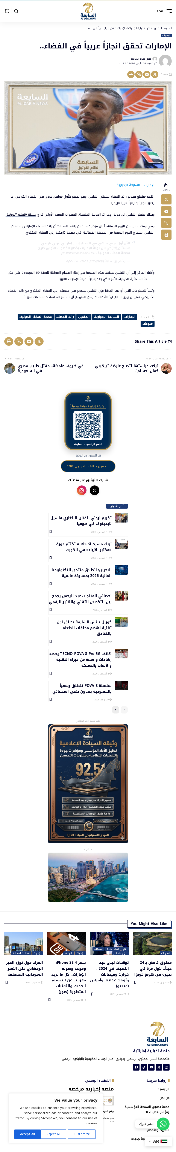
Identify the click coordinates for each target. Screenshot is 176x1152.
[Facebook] (136, 1067)
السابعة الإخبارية (107, 317)
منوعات (147, 324)
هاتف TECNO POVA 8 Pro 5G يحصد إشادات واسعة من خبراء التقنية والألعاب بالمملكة (80, 659)
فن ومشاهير (120, 953)
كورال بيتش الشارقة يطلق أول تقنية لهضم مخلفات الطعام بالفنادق (84, 628)
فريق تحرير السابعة (141, 58)
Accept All (27, 1134)
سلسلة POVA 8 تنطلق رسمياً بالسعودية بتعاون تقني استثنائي (82, 688)
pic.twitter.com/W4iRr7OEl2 (78, 253)
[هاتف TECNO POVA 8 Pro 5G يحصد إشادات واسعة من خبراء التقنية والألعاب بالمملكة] (121, 653)
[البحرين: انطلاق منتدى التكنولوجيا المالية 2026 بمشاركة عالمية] (121, 570)
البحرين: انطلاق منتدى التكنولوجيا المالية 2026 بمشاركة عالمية (82, 572)
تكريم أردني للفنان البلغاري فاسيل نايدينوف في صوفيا (81, 520)
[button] (168, 11)
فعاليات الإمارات (21, 953)
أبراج (125, 949)
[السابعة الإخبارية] (88, 11)
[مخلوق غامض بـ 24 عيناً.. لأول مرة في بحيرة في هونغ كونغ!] (152, 943)
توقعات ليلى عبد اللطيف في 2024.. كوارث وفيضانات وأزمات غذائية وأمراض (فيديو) (109, 974)
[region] (56, 1118)
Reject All (54, 1134)
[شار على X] (94, 490)
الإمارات (166, 36)
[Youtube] (151, 1067)
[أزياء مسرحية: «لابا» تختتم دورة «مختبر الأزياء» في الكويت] (121, 544)
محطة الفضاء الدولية (36, 317)
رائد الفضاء (65, 317)
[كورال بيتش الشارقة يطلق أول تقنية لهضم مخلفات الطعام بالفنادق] (121, 622)
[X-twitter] (159, 1067)
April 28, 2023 (77, 261)
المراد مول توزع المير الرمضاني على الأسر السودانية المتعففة (24, 968)
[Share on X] (154, 74)
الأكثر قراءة (113, 949)
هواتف (69, 953)
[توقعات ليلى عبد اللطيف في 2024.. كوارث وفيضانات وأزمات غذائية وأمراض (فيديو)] (109, 943)
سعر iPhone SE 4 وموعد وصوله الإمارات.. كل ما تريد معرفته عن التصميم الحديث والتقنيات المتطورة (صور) (68, 977)
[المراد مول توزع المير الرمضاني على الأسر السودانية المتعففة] (23, 943)
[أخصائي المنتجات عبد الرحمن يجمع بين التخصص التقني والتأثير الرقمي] (121, 596)
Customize (82, 1134)
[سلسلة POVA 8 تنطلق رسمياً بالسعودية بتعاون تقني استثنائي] (121, 685)
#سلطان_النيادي (118, 248)
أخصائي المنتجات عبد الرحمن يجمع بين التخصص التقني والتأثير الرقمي (80, 598)
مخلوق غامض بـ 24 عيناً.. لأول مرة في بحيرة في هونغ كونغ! (153, 968)
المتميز (84, 317)
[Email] (146, 74)
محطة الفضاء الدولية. (21, 215)
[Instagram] (166, 1067)
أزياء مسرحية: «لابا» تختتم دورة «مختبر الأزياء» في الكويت (84, 547)
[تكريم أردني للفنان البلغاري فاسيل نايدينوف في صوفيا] (121, 518)
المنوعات (165, 953)
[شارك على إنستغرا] (81, 490)
